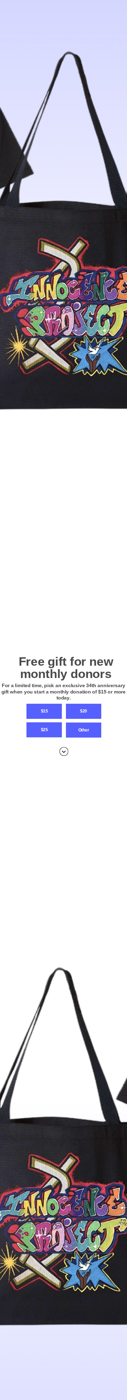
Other (83, 730)
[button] (63, 691)
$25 (44, 729)
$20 (83, 711)
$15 (44, 711)
